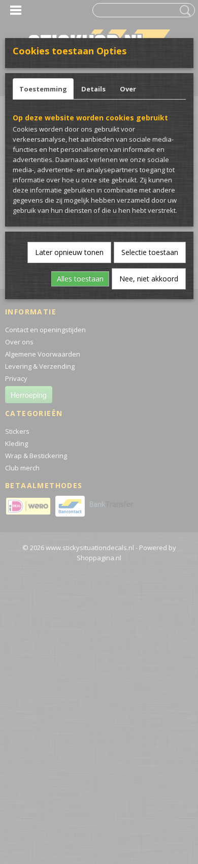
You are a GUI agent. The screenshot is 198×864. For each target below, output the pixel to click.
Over (128, 88)
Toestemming (43, 88)
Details (93, 88)
